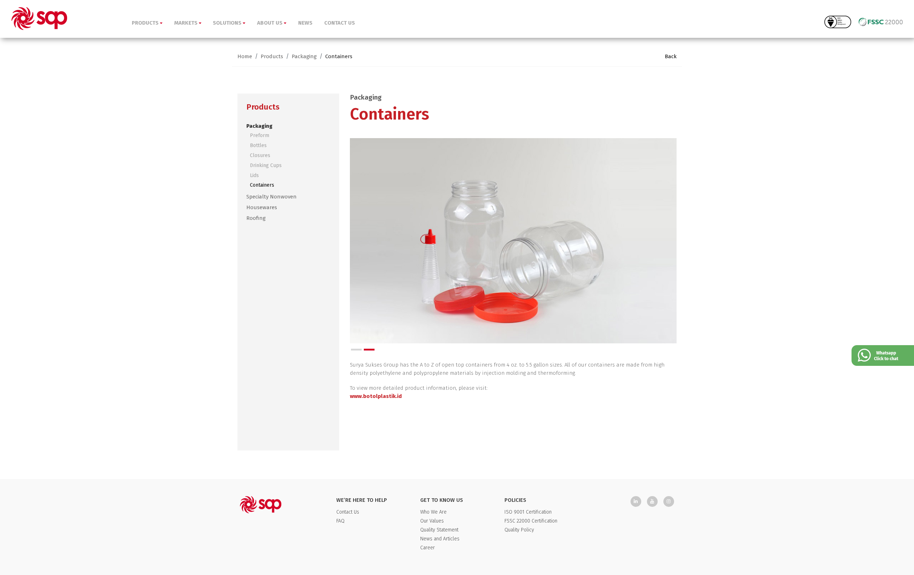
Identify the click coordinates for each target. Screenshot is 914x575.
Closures (260, 155)
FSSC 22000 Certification (530, 521)
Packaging (304, 56)
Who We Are (433, 512)
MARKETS (186, 23)
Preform (259, 135)
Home (244, 56)
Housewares (261, 207)
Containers (338, 56)
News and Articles (439, 539)
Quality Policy (519, 530)
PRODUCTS (146, 23)
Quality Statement (439, 530)
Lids (254, 175)
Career (427, 548)
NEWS (305, 23)
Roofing (256, 218)
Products (272, 56)
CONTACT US (339, 23)
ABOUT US (270, 23)
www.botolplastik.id (376, 396)
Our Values (432, 521)
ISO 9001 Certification (528, 512)
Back (671, 56)
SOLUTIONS (228, 23)
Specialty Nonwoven (271, 196)
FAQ (340, 521)
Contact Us (347, 512)
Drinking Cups (266, 165)
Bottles (258, 145)
